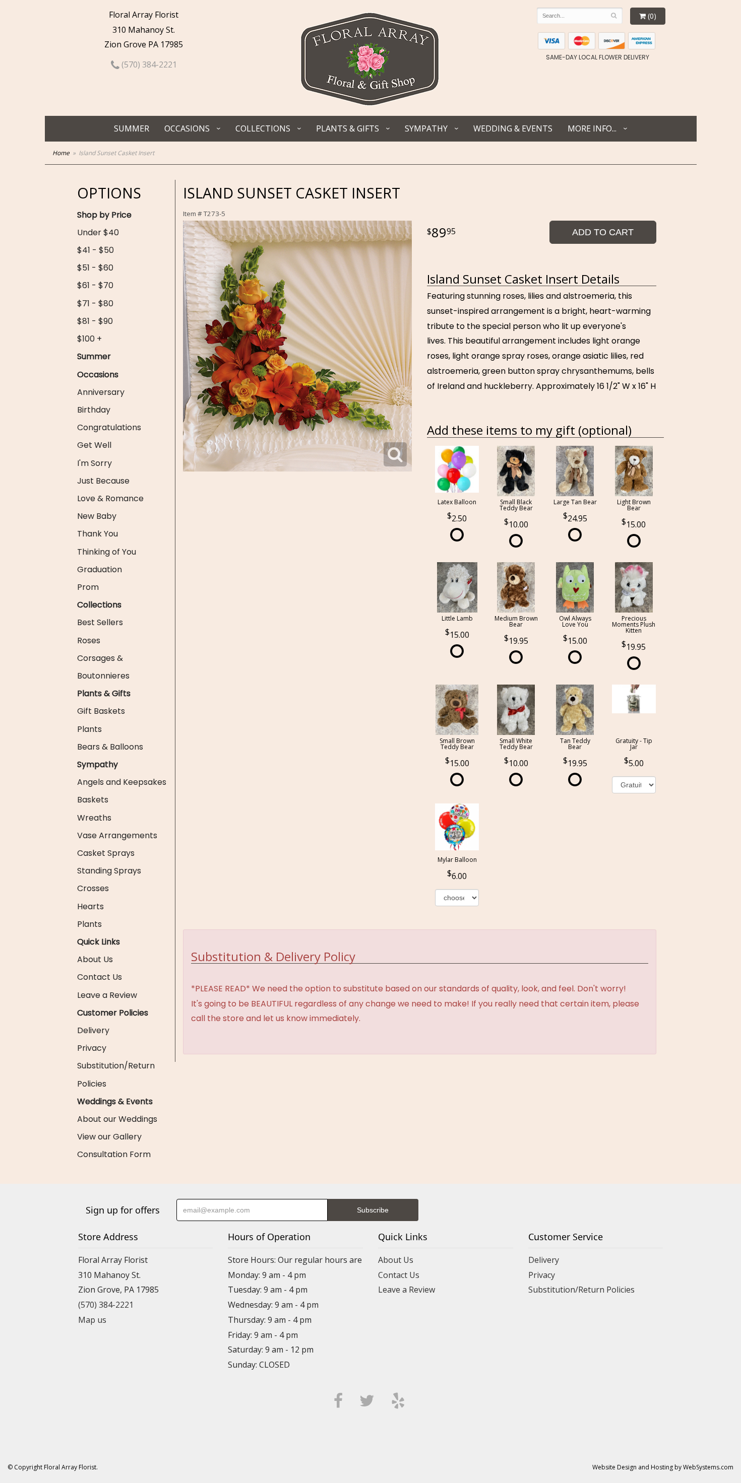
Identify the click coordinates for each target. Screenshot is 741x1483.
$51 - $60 (95, 268)
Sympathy (426, 128)
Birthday (93, 410)
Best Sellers (100, 622)
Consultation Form (114, 1154)
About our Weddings (117, 1119)
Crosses (93, 888)
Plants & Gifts (347, 128)
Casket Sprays (106, 853)
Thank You (97, 534)
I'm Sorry (94, 463)
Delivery (93, 1030)
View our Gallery (109, 1136)
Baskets (92, 799)
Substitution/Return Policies (116, 1074)
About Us (95, 959)
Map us (92, 1319)
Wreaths (94, 818)
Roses (88, 640)
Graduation (99, 569)
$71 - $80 (95, 303)
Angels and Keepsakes (121, 782)
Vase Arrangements (117, 835)
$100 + (89, 339)
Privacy (91, 1048)
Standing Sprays (109, 871)
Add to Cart (603, 232)
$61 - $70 (95, 285)
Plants (89, 729)
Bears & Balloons (110, 747)
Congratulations (109, 427)
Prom (88, 587)
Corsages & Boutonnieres (103, 667)
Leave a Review (107, 995)
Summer (131, 128)
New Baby (96, 516)
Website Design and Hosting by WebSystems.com (662, 1467)
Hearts (90, 906)
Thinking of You (106, 552)
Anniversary (101, 392)
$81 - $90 (95, 321)
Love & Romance (110, 498)
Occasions (187, 128)
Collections (262, 128)
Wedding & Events (512, 128)
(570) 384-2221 (148, 64)
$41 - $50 (95, 250)
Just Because (103, 481)
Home (61, 153)
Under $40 (98, 232)
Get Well (94, 445)
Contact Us (99, 977)
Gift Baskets (101, 711)
